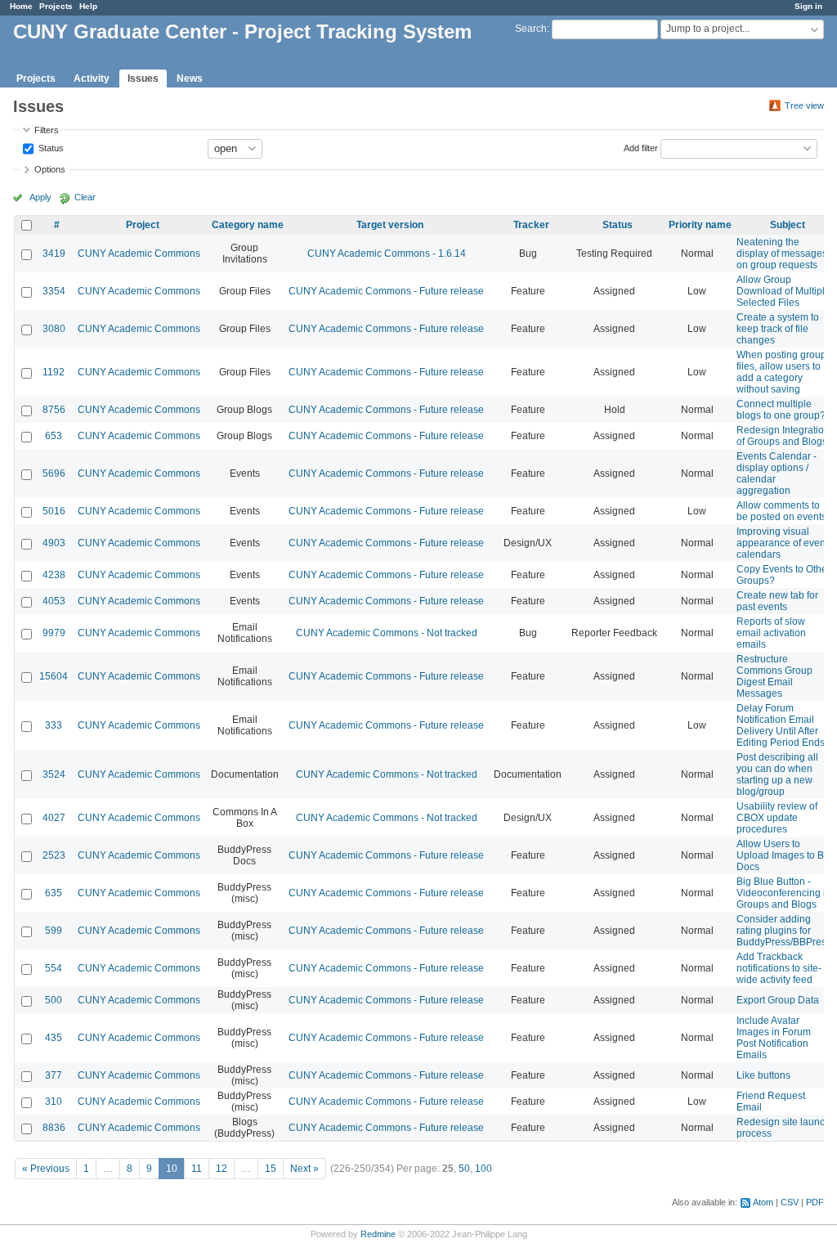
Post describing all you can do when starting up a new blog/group (777, 774)
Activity (92, 78)
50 (464, 1168)
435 (53, 1037)
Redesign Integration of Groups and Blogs (783, 435)
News (190, 78)
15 (270, 1168)
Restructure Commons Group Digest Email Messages (774, 676)
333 (53, 725)
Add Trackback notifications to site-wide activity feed (778, 968)
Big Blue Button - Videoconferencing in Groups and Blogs (783, 893)
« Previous (45, 1168)
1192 (54, 372)
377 (53, 1075)
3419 (54, 253)
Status (50, 147)
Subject (787, 225)
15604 (53, 676)
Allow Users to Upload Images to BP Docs (783, 855)
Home (21, 6)
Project (142, 225)
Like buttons (763, 1075)
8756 (54, 409)
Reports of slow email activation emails (771, 633)
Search (531, 28)
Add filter (641, 147)
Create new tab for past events (777, 601)
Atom (763, 1202)
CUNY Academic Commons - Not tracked (386, 633)
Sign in (808, 6)
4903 (54, 543)
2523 (54, 855)
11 (196, 1168)
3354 (54, 291)
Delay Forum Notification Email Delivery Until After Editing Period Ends (780, 725)
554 (53, 968)
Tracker (531, 225)
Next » (304, 1168)
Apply (40, 197)
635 (53, 893)
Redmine (378, 1234)
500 (53, 1000)
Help (88, 6)
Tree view (804, 105)
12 (221, 1168)
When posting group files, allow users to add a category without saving (781, 372)
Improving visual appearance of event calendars (782, 543)
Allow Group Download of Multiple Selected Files (783, 291)
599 (53, 930)
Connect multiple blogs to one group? (781, 409)
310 (53, 1101)
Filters (46, 130)
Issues (143, 78)
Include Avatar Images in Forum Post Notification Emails (773, 1038)
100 (483, 1168)
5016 (54, 511)
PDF (815, 1202)
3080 (54, 328)
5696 (54, 473)
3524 (54, 774)
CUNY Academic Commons (139, 253)
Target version (389, 225)
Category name (248, 225)
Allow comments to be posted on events (781, 511)
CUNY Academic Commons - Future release (386, 291)
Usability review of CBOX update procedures (776, 818)
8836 (54, 1127)
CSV (790, 1202)
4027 (54, 817)
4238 (54, 575)
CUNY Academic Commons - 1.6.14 (386, 253)
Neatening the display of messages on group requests (781, 253)
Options (49, 169)
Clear (85, 197)
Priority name (700, 225)
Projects (56, 6)
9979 (54, 633)
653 (53, 436)
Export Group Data (777, 1000)
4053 (54, 601)
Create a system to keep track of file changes (777, 329)
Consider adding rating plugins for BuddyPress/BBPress (783, 930)
